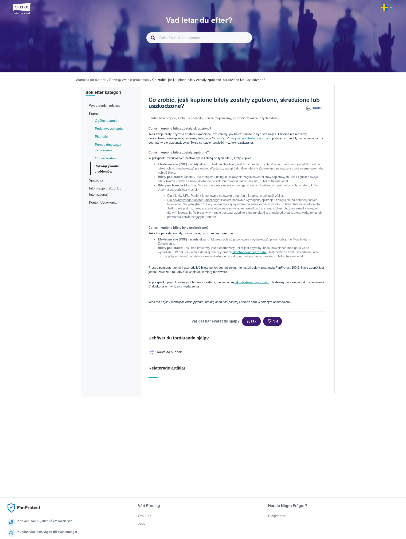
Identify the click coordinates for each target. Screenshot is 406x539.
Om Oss (144, 516)
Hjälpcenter (276, 516)
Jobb (141, 523)
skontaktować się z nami (253, 138)
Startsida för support (91, 80)
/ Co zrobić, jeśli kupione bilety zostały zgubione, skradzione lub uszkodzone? (207, 80)
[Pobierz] (194, 213)
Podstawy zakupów (109, 128)
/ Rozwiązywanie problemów (128, 80)
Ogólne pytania (106, 120)
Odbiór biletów (105, 158)
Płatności (101, 136)
